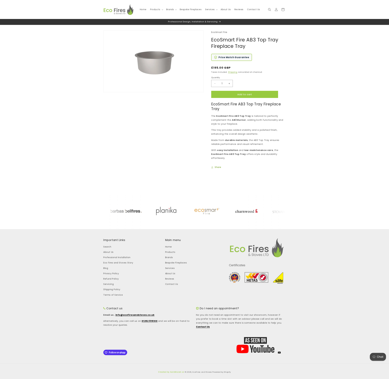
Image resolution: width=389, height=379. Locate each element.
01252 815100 (149, 321)
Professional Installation (117, 257)
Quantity (215, 77)
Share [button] (218, 167)
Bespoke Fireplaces (176, 262)
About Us (108, 251)
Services (170, 268)
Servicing (108, 283)
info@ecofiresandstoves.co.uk (135, 314)
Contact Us (171, 283)
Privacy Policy (111, 273)
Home (168, 246)
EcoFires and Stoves (202, 372)
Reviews (169, 278)
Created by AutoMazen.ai (171, 372)
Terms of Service (113, 294)
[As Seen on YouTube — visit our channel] (255, 345)
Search (107, 246)
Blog (105, 268)
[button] (156, 9)
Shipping (232, 72)
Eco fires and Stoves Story (118, 262)
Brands (169, 257)
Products (170, 251)
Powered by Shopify (221, 372)
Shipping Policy (111, 289)
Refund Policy (111, 278)
